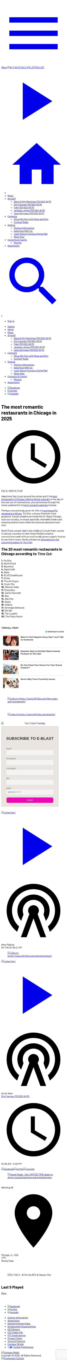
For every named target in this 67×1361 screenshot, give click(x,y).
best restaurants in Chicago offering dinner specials (29, 498)
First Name (11, 759)
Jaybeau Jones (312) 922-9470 (29, 210)
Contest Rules (21, 222)
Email (9, 749)
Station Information (24, 227)
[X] (12, 390)
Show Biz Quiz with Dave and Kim (31, 219)
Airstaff (11, 198)
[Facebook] (13, 387)
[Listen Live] (33, 844)
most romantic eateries (35, 505)
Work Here (19, 236)
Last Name (11, 768)
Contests (12, 216)
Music (10, 195)
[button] (33, 641)
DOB (8, 788)
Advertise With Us (23, 230)
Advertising (13, 245)
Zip (8, 778)
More (3, 1293)
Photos (18, 242)
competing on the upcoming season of (30, 541)
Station (11, 225)
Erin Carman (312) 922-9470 (28, 204)
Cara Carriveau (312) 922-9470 (29, 213)
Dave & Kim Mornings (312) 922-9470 (32, 201)
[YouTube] (12, 393)
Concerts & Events (17, 239)
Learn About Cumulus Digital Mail (31, 233)
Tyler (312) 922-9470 (24, 207)
